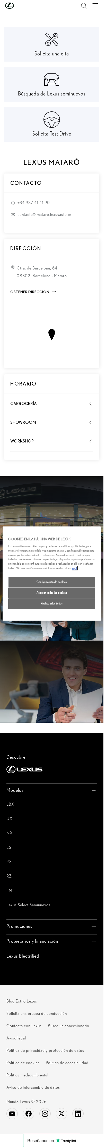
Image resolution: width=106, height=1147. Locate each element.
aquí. (74, 568)
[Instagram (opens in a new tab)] (45, 1113)
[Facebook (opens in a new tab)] (28, 1113)
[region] (52, 573)
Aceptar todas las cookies (52, 593)
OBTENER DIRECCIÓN (33, 292)
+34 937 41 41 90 (33, 202)
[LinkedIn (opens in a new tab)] (78, 1113)
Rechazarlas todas (52, 603)
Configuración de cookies (52, 582)
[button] (19, 6)
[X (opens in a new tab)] (61, 1113)
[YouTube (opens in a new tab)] (12, 1113)
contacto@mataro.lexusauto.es (44, 214)
